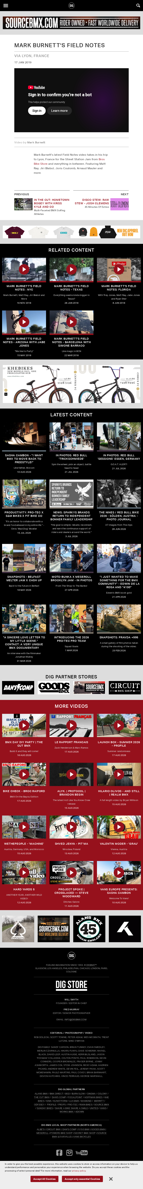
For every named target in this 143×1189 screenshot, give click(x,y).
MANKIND (86, 1101)
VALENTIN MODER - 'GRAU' (119, 843)
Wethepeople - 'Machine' (24, 843)
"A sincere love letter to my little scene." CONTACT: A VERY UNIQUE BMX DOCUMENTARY (24, 642)
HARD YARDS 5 (24, 889)
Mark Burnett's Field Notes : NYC (24, 287)
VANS (103, 1108)
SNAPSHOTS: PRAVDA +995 (119, 637)
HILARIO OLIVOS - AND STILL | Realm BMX (119, 792)
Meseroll (42, 1133)
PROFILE (51, 1104)
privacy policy (79, 1170)
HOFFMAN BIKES (93, 1097)
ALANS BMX (41, 1093)
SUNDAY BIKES (45, 1108)
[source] (71, 22)
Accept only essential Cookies (82, 1178)
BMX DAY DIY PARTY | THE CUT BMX (24, 744)
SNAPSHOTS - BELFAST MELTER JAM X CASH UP (24, 578)
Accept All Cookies (44, 1178)
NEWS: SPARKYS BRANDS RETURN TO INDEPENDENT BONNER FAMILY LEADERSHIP (71, 516)
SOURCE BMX (101, 1104)
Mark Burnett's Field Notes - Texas (71, 287)
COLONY (102, 1093)
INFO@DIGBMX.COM (75, 1019)
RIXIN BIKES (86, 1104)
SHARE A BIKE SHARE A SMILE (71, 1108)
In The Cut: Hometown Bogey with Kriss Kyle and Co (51, 203)
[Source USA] (89, 687)
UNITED (94, 1108)
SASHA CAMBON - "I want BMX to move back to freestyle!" (24, 459)
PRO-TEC (73, 1104)
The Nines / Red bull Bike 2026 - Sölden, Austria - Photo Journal (119, 516)
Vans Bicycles (82, 1136)
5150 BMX (84, 1129)
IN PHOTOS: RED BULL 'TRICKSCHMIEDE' (71, 457)
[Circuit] (125, 687)
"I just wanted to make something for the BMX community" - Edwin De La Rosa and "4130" (119, 582)
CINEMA (91, 1093)
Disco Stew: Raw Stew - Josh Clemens (92, 201)
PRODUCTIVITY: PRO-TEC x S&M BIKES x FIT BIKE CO (24, 514)
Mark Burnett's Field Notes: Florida (118, 287)
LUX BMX (74, 1101)
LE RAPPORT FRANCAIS (71, 742)
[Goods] (54, 687)
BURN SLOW (78, 1093)
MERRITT (98, 1101)
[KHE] (71, 384)
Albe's (40, 1129)
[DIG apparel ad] (71, 232)
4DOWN (79, 1111)
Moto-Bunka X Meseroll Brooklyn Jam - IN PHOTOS (71, 578)
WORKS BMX (67, 1111)
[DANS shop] (18, 687)
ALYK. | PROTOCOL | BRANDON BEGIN (71, 792)
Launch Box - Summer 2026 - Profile (119, 744)
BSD (67, 1093)
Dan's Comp (69, 1129)
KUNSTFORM (60, 1101)
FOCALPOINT (75, 1097)
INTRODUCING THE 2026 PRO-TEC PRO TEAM (71, 639)
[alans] (89, 929)
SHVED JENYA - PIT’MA (71, 843)
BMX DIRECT (56, 1093)
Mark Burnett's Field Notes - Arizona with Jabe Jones (24, 342)
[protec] (18, 929)
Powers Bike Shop (61, 1133)
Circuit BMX (53, 1129)
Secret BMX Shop (84, 1133)
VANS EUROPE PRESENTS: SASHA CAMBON (119, 891)
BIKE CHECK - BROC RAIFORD (24, 791)
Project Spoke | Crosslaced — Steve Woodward (71, 893)
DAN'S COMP (59, 1097)
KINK (48, 1101)
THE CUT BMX (41, 1097)
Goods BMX (98, 1129)
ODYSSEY (39, 1104)
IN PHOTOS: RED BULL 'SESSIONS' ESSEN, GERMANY (119, 457)
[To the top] (71, 955)
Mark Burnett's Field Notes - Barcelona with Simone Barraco (71, 342)
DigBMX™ (91, 965)
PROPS (62, 1104)
